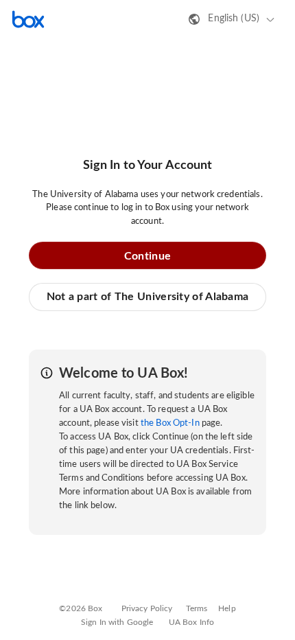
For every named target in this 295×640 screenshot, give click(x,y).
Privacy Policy (147, 608)
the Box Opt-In (170, 423)
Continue (147, 256)
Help (227, 608)
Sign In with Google (117, 622)
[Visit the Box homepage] (28, 19)
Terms (197, 608)
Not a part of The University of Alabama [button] (148, 296)
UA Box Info (191, 622)
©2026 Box (80, 608)
